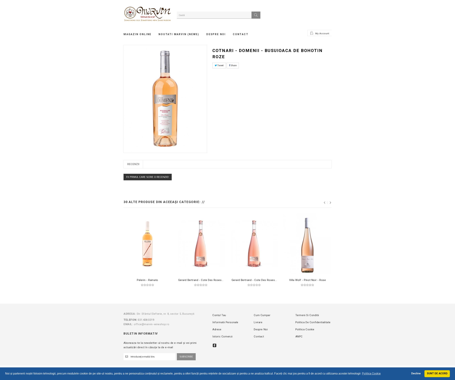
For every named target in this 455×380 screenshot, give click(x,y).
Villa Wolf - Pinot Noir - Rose (307, 280)
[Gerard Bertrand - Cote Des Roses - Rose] (201, 243)
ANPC (299, 336)
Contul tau (219, 315)
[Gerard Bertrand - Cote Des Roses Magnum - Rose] (254, 243)
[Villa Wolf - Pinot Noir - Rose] (307, 243)
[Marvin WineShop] (148, 14)
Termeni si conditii (307, 315)
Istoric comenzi (222, 336)
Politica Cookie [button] (371, 373)
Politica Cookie (304, 329)
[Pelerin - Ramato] (148, 243)
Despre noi (261, 329)
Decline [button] (416, 373)
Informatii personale (225, 322)
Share (233, 65)
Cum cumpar (262, 315)
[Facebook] (214, 345)
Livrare (258, 322)
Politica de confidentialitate (313, 322)
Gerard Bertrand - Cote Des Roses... (201, 280)
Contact (259, 336)
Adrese (216, 329)
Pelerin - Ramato (147, 280)
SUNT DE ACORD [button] (437, 373)
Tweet (220, 65)
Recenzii (133, 164)
